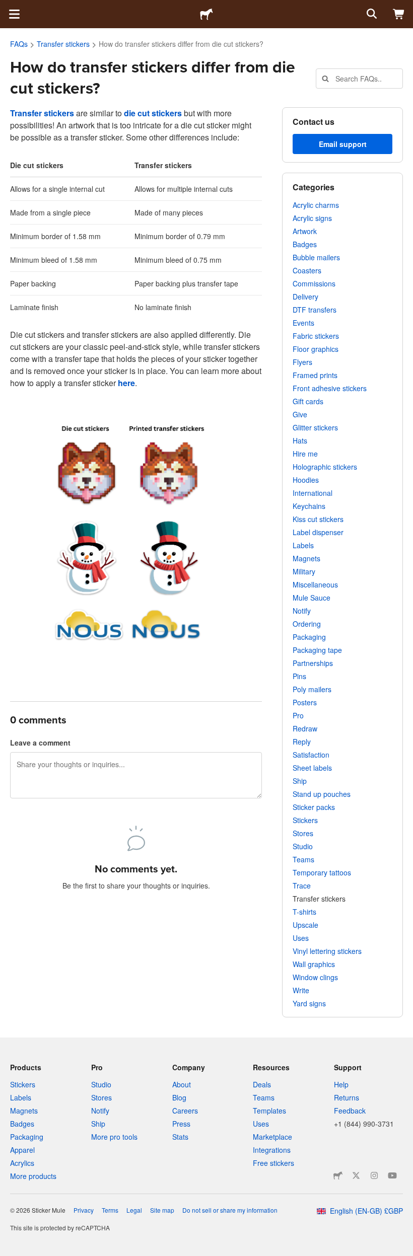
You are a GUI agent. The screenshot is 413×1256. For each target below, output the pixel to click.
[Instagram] (374, 1175)
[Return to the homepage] (206, 14)
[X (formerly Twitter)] (356, 1175)
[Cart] (399, 14)
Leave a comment (40, 742)
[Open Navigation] (14, 14)
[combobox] (359, 78)
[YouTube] (392, 1175)
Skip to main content (7, 7)
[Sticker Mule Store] (338, 1175)
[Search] (371, 14)
